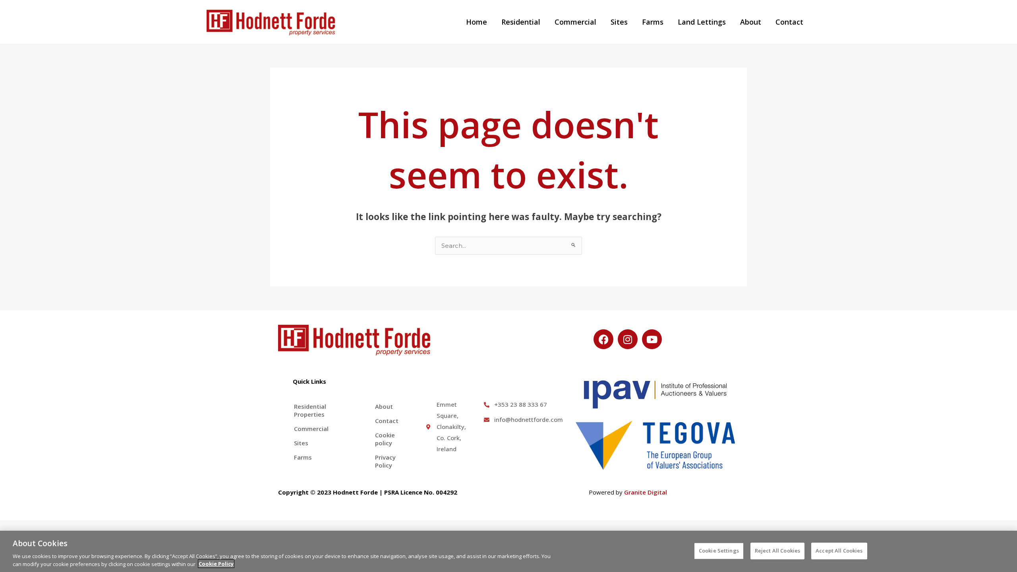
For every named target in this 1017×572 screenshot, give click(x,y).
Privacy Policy (385, 461)
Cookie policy (385, 439)
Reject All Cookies (777, 550)
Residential (520, 22)
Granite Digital (645, 492)
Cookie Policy (216, 563)
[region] (508, 551)
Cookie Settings (719, 550)
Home (476, 22)
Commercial (575, 22)
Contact (789, 22)
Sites (619, 22)
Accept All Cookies (839, 550)
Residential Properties (310, 410)
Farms (652, 22)
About (750, 22)
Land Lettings (702, 22)
